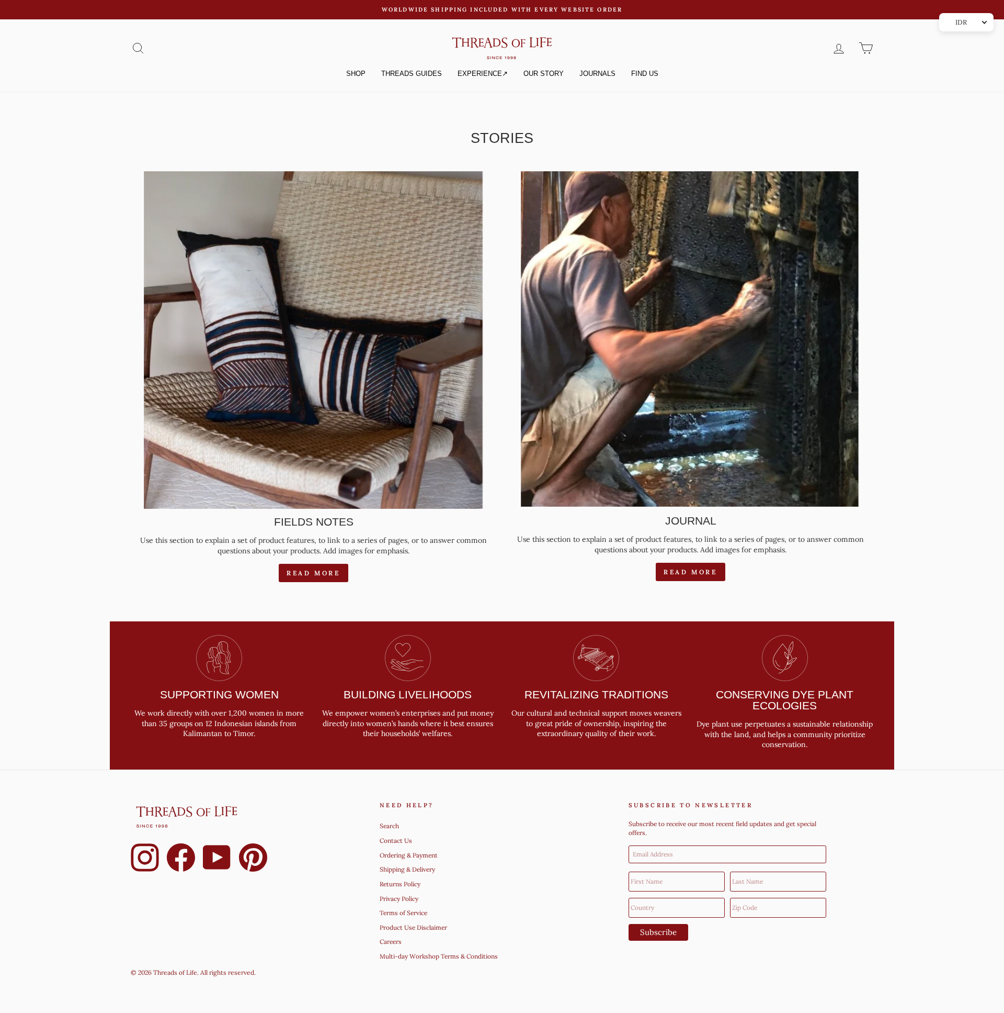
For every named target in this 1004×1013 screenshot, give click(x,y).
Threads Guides (411, 73)
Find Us (644, 73)
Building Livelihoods (408, 694)
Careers (391, 941)
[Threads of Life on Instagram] (145, 859)
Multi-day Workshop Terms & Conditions (439, 956)
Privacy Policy (399, 899)
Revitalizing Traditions (596, 694)
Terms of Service (403, 913)
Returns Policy (400, 884)
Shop (356, 73)
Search (389, 826)
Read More (313, 573)
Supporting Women (219, 694)
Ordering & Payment (409, 855)
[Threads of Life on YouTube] (217, 859)
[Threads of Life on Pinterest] (253, 859)
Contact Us (396, 840)
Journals (597, 73)
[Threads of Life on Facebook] (181, 859)
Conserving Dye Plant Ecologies (784, 699)
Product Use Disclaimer (413, 927)
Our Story (543, 73)
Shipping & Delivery (407, 869)
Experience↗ (483, 73)
